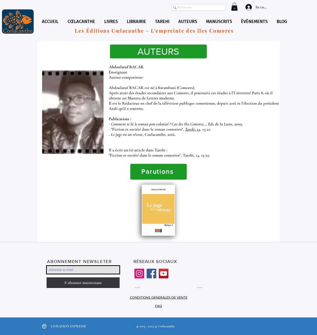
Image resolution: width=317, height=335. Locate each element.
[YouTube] (163, 273)
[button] (234, 7)
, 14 (192, 129)
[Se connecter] (248, 7)
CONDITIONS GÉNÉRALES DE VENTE (158, 297)
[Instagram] (139, 273)
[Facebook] (151, 273)
